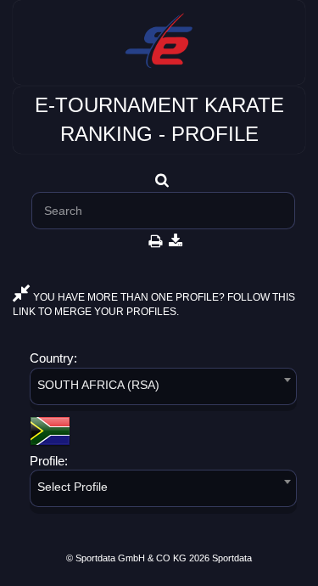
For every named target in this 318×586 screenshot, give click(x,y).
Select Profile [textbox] (72, 486)
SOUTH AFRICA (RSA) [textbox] (98, 385)
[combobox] (163, 389)
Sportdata (232, 558)
